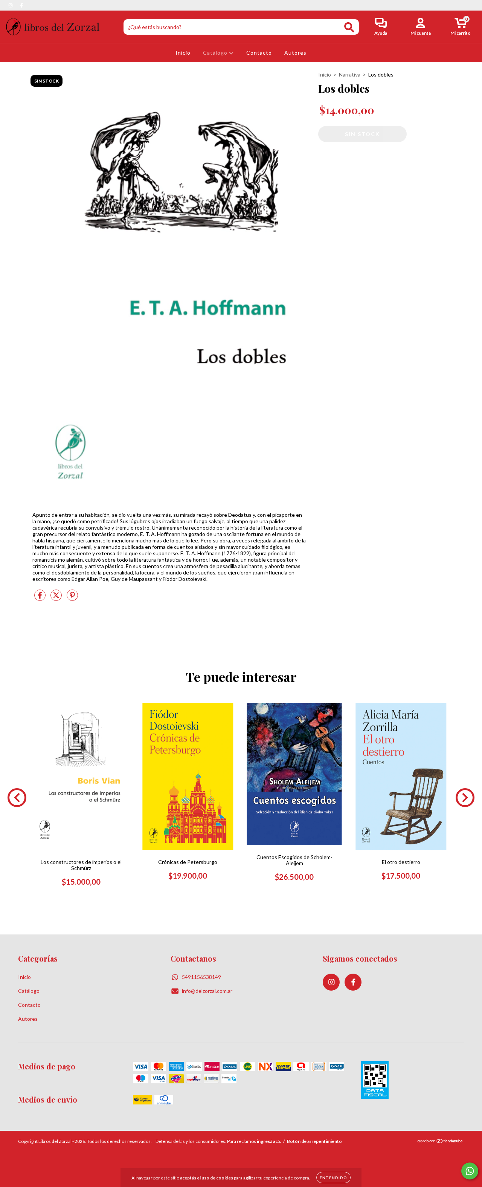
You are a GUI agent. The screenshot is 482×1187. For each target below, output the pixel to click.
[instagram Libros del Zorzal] (11, 5)
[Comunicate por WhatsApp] (469, 1170)
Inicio (183, 52)
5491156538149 (201, 977)
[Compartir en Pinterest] (72, 598)
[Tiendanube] (440, 1142)
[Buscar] (349, 27)
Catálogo (216, 52)
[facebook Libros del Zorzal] (21, 5)
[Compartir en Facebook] (40, 598)
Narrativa (349, 74)
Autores (295, 52)
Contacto (259, 52)
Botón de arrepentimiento (314, 1141)
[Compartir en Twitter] (56, 598)
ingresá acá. (269, 1141)
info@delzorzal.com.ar (207, 991)
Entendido (333, 1177)
